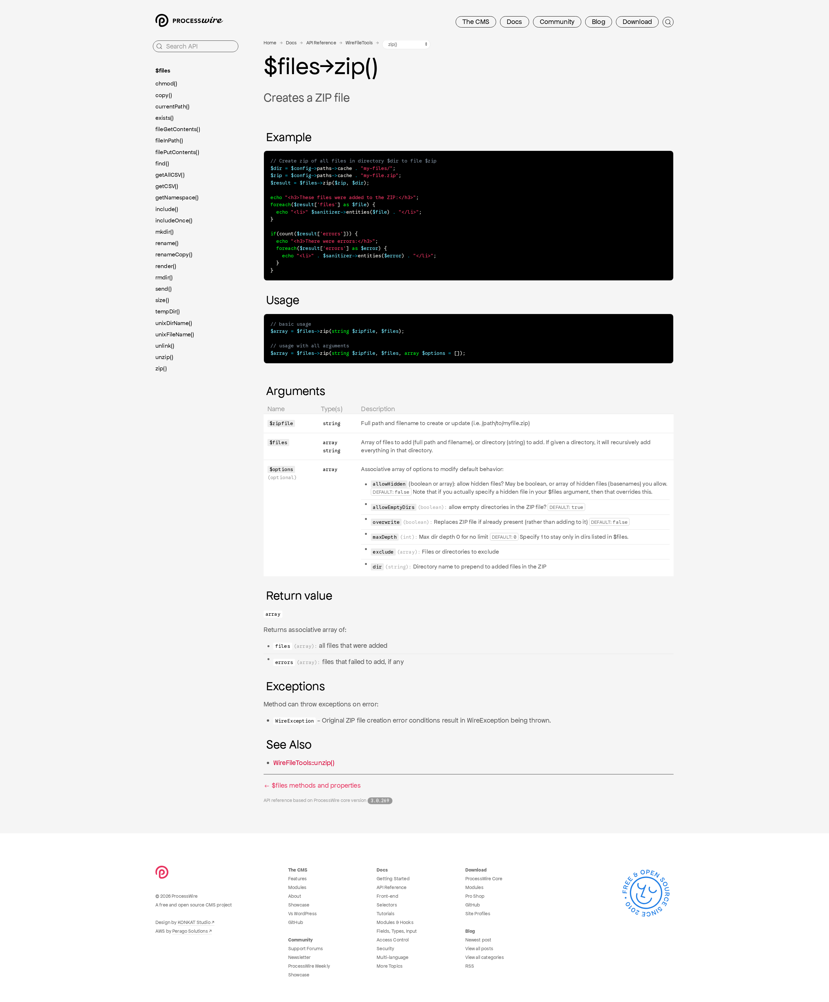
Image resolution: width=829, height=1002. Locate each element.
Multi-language (392, 957)
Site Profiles (477, 914)
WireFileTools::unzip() (304, 763)
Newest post (478, 940)
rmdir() (164, 277)
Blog (598, 21)
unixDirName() (173, 323)
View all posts (479, 948)
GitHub (295, 922)
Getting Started (393, 879)
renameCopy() (173, 254)
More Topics (390, 966)
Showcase (298, 905)
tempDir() (167, 311)
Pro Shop (474, 896)
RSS (469, 966)
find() (162, 163)
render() (165, 266)
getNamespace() (177, 197)
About (294, 896)
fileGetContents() (177, 129)
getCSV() (166, 186)
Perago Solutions (190, 931)
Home (270, 43)
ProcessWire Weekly (309, 966)
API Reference (321, 43)
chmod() (166, 83)
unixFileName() (174, 334)
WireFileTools (359, 43)
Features (297, 879)
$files (162, 70)
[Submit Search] (668, 22)
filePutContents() (177, 152)
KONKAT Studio (194, 922)
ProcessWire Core (484, 879)
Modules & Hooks (395, 922)
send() (163, 288)
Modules (297, 887)
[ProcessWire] (188, 22)
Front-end (387, 896)
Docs (514, 21)
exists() (164, 117)
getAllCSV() (170, 174)
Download (637, 21)
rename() (166, 243)
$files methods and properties (315, 785)
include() (166, 209)
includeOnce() (173, 220)
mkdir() (164, 231)
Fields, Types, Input (397, 931)
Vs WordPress (302, 914)
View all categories (484, 957)
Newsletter (299, 957)
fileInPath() (169, 140)
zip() (161, 368)
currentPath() (172, 106)
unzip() (164, 357)
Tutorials (385, 914)
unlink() (164, 345)
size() (162, 300)
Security (385, 948)
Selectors (387, 905)
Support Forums (305, 948)
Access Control (393, 940)
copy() (163, 95)
